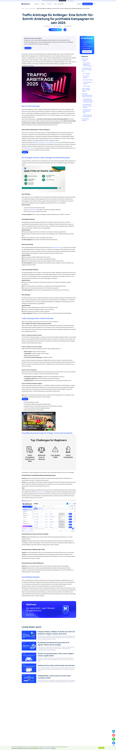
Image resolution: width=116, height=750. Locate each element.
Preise (55, 2)
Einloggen (79, 3)
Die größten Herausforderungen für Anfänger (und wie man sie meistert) (87, 95)
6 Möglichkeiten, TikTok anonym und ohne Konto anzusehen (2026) (37, 674)
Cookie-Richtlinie (47, 748)
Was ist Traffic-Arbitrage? (85, 59)
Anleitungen (32, 8)
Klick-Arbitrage (86, 86)
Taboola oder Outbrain (57, 247)
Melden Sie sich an (87, 3)
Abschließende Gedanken (85, 119)
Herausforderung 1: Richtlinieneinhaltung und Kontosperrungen (88, 101)
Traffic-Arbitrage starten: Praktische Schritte (86, 90)
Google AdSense (32, 209)
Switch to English (62, 0)
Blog (27, 8)
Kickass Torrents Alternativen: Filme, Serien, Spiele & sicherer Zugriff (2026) (39, 653)
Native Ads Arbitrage (87, 79)
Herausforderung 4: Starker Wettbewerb (87, 115)
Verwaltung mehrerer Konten (28, 148)
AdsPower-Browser (39, 142)
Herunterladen (60, 2)
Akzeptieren (101, 747)
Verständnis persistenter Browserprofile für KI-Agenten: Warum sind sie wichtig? (40, 642)
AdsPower (40, 491)
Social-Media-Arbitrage (86, 76)
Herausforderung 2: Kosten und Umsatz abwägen (87, 106)
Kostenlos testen (55, 29)
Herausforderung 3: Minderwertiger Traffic (87, 111)
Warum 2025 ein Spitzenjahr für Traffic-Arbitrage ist (87, 64)
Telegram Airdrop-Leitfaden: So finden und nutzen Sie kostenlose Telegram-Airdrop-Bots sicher (43, 631)
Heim (23, 8)
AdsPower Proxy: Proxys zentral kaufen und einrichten (34, 664)
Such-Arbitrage (86, 73)
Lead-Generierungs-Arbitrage (87, 83)
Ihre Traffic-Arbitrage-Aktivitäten (51, 142)
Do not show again (70, 0)
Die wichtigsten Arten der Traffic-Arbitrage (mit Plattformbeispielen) (86, 70)
